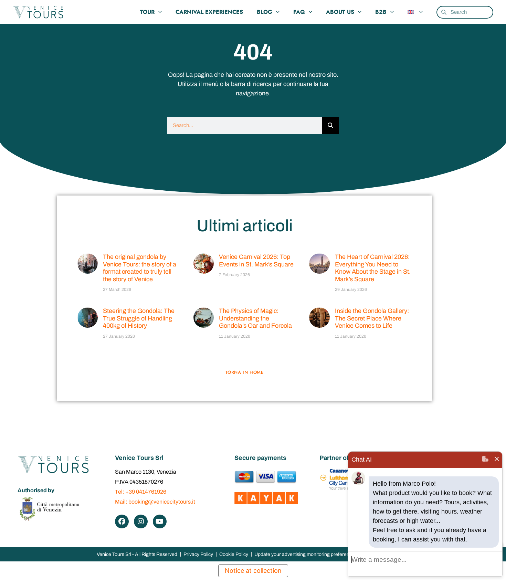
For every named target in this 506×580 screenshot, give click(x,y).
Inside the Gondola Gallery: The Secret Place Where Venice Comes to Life (372, 318)
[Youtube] (160, 521)
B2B (381, 12)
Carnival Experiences (209, 12)
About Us (340, 12)
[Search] (330, 125)
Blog (264, 12)
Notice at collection (253, 570)
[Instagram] (141, 521)
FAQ (299, 12)
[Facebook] (122, 521)
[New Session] (485, 459)
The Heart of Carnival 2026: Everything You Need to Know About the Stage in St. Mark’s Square (373, 268)
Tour (147, 12)
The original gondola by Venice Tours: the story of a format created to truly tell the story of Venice (139, 268)
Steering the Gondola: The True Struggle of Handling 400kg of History (139, 318)
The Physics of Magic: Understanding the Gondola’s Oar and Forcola (255, 318)
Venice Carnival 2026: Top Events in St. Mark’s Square (256, 260)
